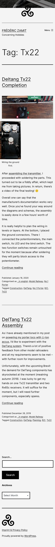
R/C (46, 288)
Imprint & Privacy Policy (15, 530)
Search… (7, 457)
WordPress (30, 536)
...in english (22, 281)
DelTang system (11, 346)
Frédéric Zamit (14, 30)
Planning (37, 420)
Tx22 (4, 291)
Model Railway (36, 281)
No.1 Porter (38, 288)
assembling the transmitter (25, 173)
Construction (16, 288)
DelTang (27, 288)
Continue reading (12, 267)
